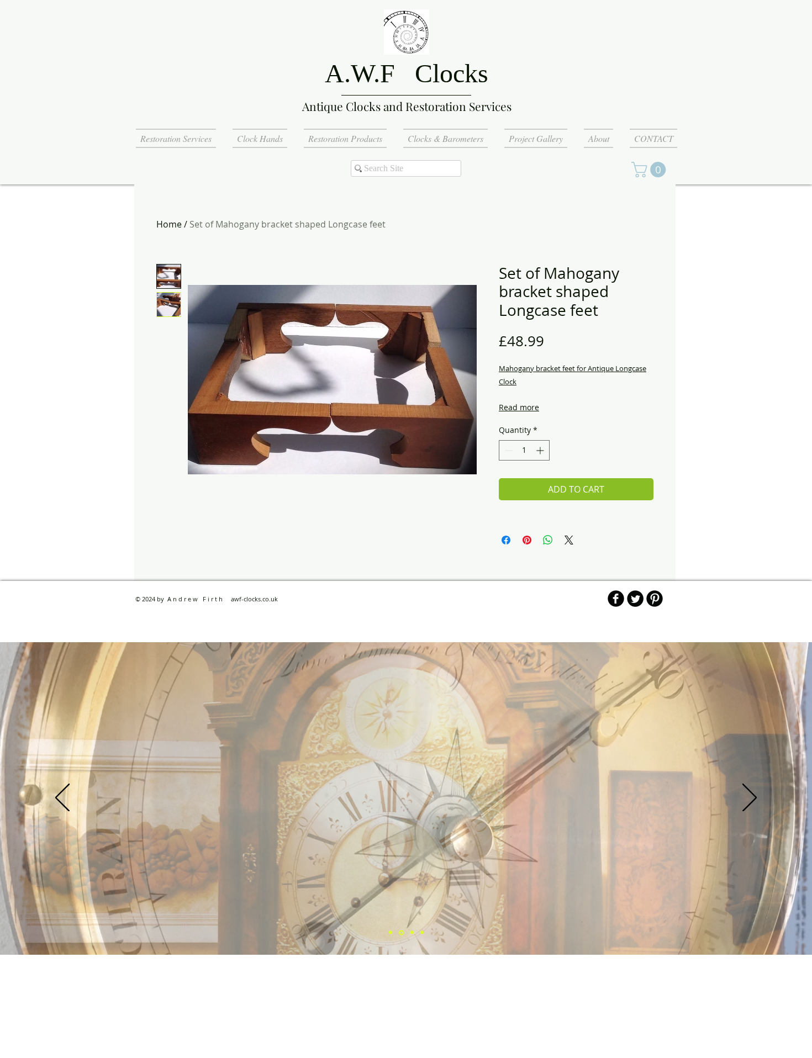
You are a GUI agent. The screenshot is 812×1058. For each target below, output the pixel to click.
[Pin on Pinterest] (527, 540)
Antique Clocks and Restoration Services (407, 106)
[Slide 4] (422, 932)
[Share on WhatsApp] (548, 540)
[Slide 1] (390, 932)
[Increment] (541, 450)
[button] (650, 169)
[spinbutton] (524, 450)
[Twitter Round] (635, 598)
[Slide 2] (401, 932)
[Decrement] (507, 450)
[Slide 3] (412, 932)
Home (169, 224)
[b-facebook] (616, 598)
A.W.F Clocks (406, 73)
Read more (519, 407)
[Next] (749, 798)
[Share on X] (569, 540)
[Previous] (62, 798)
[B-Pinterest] (654, 598)
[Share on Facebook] (506, 540)
